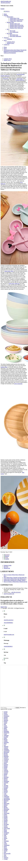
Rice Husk (9, 33)
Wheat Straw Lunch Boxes (16, 19)
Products (6, 15)
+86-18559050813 (8, 622)
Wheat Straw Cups (14, 18)
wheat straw (20, 78)
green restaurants (18, 383)
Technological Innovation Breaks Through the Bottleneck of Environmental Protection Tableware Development (15, 51)
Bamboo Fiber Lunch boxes (17, 26)
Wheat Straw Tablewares (16, 21)
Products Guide (7, 565)
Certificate (9, 39)
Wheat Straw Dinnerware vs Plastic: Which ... (15, 580)
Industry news (7, 60)
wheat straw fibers (8, 271)
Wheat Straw (10, 16)
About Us (6, 37)
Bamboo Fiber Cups (15, 23)
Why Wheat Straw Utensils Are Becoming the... (15, 577)
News (5, 40)
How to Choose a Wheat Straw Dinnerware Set (15, 581)
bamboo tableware (20, 80)
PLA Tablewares (14, 32)
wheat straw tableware (14, 283)
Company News (11, 41)
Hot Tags (6, 566)
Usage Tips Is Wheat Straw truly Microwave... (15, 579)
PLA (8, 29)
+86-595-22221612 (16, 592)
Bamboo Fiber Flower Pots (16, 25)
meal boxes (5, 78)
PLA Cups (12, 30)
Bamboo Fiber (10, 22)
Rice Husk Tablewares (15, 36)
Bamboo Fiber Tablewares (16, 28)
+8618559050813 (8, 646)
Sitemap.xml (7, 568)
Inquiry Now (4, 606)
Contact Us (6, 44)
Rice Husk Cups (14, 34)
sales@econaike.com (9, 593)
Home (5, 14)
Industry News (10, 43)
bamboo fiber (4, 367)
